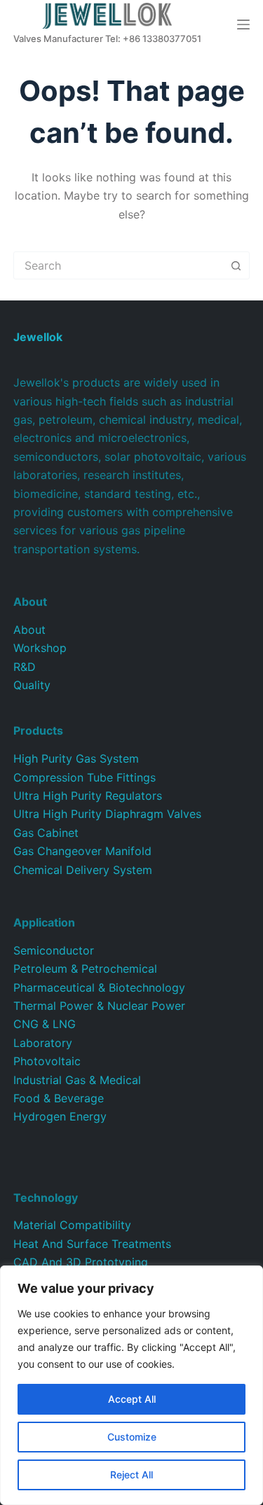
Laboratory (42, 1043)
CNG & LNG (44, 1024)
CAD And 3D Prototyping (80, 1262)
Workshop (40, 648)
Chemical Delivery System (82, 870)
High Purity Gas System (76, 758)
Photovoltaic (47, 1061)
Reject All (131, 1474)
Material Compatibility (72, 1225)
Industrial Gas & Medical (77, 1080)
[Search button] (235, 265)
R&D (24, 667)
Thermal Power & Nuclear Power (99, 1006)
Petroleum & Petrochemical (85, 969)
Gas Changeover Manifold (82, 851)
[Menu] (243, 24)
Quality (31, 685)
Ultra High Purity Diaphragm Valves (107, 814)
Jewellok (37, 337)
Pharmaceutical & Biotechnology (99, 987)
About (29, 630)
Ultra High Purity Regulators (87, 796)
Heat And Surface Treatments (92, 1244)
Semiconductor (53, 950)
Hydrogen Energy (60, 1116)
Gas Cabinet (46, 833)
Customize (131, 1437)
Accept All (132, 1399)
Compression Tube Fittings (84, 777)
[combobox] (118, 265)
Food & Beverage (58, 1098)
